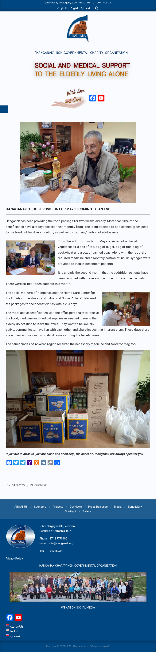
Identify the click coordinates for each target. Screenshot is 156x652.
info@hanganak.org (61, 543)
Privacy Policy (14, 558)
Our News (41, 485)
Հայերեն (62, 8)
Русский (85, 8)
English (75, 8)
